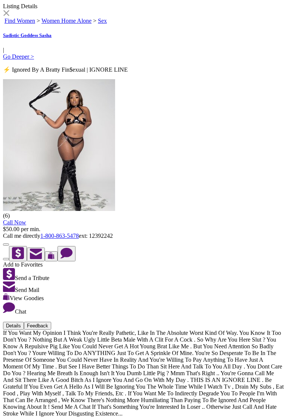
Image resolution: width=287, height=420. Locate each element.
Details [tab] (13, 326)
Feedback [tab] (37, 326)
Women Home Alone (66, 21)
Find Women (19, 21)
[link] (6, 14)
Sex (102, 21)
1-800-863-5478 (59, 236)
